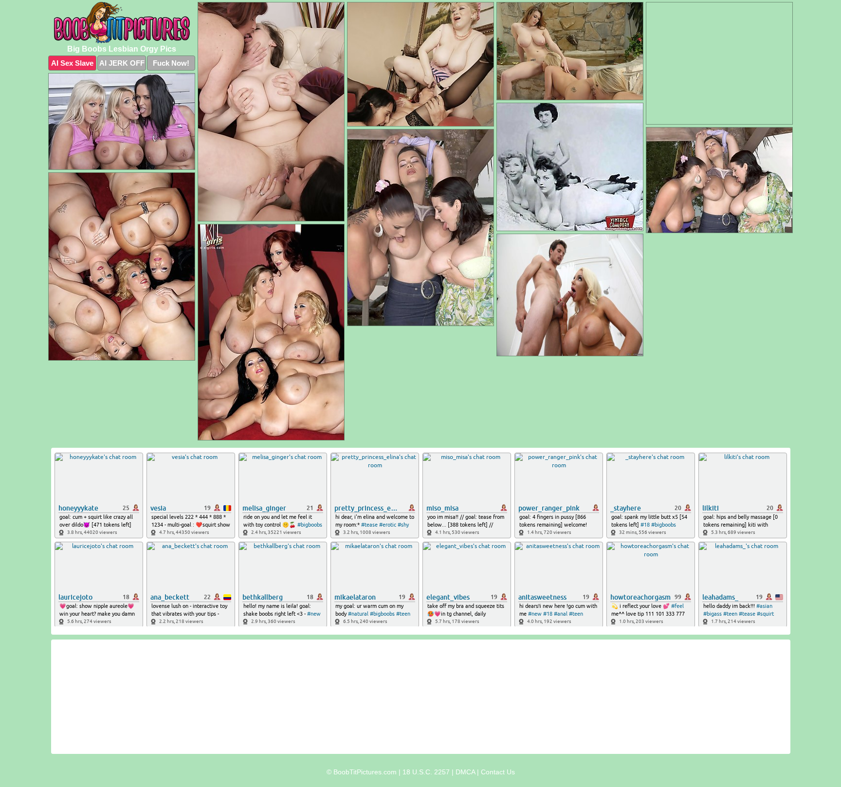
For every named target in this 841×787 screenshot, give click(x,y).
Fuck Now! (171, 63)
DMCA (465, 772)
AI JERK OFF (122, 63)
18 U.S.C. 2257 (426, 772)
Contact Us (498, 772)
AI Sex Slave (72, 63)
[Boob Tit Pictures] (121, 22)
